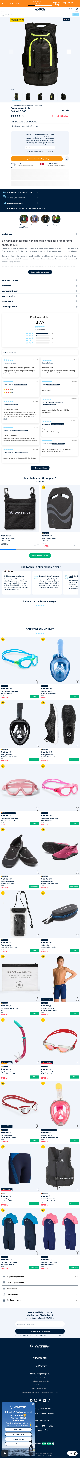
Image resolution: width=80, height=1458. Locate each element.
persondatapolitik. (60, 1335)
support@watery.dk (42, 1381)
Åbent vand (18, 1429)
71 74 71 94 (41, 1377)
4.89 (40, 322)
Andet (18, 1444)
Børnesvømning (18, 1439)
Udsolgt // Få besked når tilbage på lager (37, 159)
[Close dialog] (33, 1404)
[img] (8, 360)
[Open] (4, 1453)
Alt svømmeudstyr (28, 105)
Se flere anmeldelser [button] (40, 468)
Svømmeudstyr (18, 105)
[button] (11, 52)
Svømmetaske (38, 105)
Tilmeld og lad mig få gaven (40, 1331)
